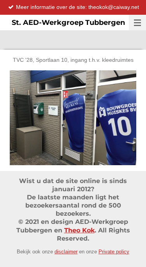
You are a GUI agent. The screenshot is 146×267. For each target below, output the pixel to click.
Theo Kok (79, 230)
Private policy (114, 252)
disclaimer (66, 252)
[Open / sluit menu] (137, 22)
